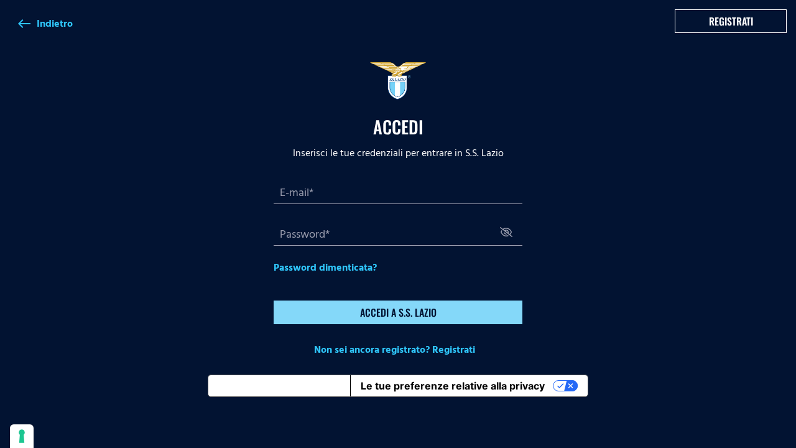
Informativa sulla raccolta (279, 386)
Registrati (731, 21)
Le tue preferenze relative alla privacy (453, 386)
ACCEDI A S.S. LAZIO (398, 312)
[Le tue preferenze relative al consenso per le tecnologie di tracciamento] (22, 436)
